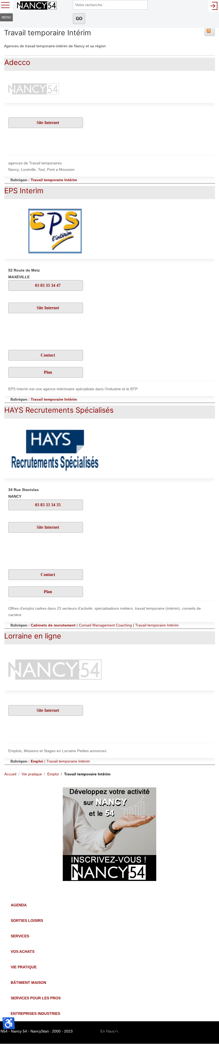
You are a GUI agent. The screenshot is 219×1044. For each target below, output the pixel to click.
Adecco (17, 62)
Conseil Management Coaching (105, 625)
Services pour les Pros (36, 998)
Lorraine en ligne (32, 636)
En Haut (107, 1031)
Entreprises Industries (35, 1013)
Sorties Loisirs (27, 920)
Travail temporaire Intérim (54, 180)
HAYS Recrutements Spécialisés (59, 410)
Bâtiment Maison (28, 982)
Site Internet (47, 122)
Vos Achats (22, 951)
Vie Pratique (24, 967)
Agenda (19, 905)
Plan (47, 372)
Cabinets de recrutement (53, 625)
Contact (47, 355)
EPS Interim (24, 190)
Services (20, 936)
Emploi (37, 761)
